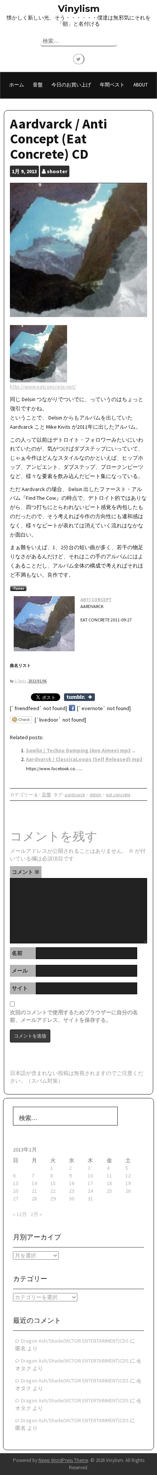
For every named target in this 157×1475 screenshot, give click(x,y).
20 (15, 1190)
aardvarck (74, 794)
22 (53, 1190)
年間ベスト (112, 84)
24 (90, 1190)
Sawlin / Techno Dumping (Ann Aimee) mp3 (78, 750)
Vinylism (78, 8)
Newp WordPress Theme (63, 1460)
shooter (57, 171)
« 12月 (20, 1214)
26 (128, 1190)
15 (53, 1183)
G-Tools (20, 680)
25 (109, 1190)
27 (15, 1198)
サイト (20, 988)
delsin (95, 794)
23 (71, 1190)
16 (71, 1183)
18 (109, 1183)
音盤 (38, 84)
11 (109, 1175)
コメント (26, 871)
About (140, 84)
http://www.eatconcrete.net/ (43, 386)
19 (128, 1183)
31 (90, 1198)
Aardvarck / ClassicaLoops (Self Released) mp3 (84, 759)
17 (90, 1183)
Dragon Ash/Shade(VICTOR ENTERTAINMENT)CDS (75, 1340)
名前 (17, 953)
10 (90, 1175)
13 (15, 1183)
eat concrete (118, 794)
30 (71, 1198)
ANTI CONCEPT (96, 599)
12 (128, 1175)
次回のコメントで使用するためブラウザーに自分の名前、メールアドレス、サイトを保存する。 (74, 1016)
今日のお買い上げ (71, 84)
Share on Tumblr (79, 697)
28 (34, 1198)
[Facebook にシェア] (72, 708)
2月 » (36, 1214)
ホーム (16, 84)
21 (34, 1190)
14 (34, 1183)
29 (53, 1198)
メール (20, 970)
